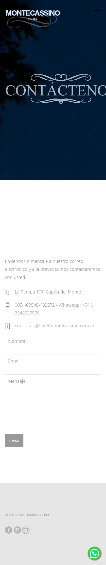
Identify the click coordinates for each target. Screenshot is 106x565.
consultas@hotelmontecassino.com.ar (54, 326)
